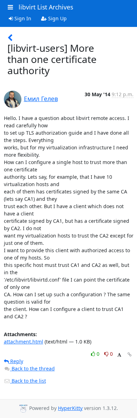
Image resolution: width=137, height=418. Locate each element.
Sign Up (57, 18)
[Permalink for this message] (129, 354)
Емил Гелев (41, 98)
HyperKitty (70, 408)
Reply (16, 361)
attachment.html (23, 341)
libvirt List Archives (46, 7)
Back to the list (28, 380)
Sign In (22, 18)
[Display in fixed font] (119, 355)
